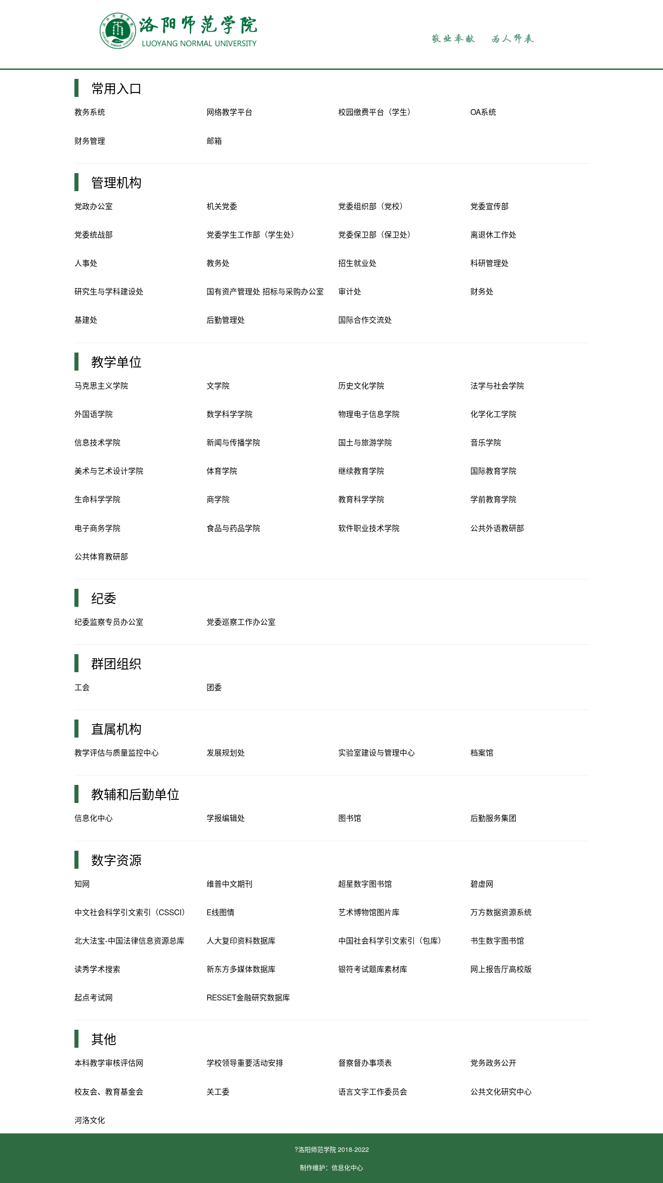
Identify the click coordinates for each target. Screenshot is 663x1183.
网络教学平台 (230, 111)
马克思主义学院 (101, 385)
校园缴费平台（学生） (376, 111)
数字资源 (116, 860)
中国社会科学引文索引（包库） (392, 940)
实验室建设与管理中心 (376, 752)
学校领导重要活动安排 (245, 1062)
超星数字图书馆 (365, 883)
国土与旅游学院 (365, 442)
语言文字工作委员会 (372, 1091)
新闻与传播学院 (233, 442)
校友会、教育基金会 (108, 1091)
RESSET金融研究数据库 (248, 997)
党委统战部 (93, 234)
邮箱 (214, 140)
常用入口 (116, 88)
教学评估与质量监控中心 (116, 752)
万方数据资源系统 (501, 912)
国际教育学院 (493, 470)
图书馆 (349, 817)
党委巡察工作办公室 (241, 621)
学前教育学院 (493, 499)
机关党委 (222, 206)
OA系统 (483, 111)
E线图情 (221, 912)
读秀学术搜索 (97, 968)
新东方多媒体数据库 (241, 968)
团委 (214, 687)
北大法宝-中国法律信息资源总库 (129, 940)
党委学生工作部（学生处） (253, 234)
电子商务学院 (97, 528)
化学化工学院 (493, 413)
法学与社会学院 (497, 385)
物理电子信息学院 (369, 413)
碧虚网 (481, 883)
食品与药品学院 (233, 528)
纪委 (103, 598)
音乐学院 (485, 442)
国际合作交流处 (365, 319)
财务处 (481, 291)
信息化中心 (93, 817)
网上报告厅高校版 (501, 968)
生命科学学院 (97, 499)
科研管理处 (489, 262)
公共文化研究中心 (501, 1091)
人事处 (85, 262)
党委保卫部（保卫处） (376, 234)
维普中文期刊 (230, 883)
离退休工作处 (493, 234)
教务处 (218, 262)
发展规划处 (226, 752)
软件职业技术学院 (369, 528)
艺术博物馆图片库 (369, 912)
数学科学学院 (230, 413)
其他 (103, 1039)
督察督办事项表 (365, 1062)
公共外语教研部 (497, 528)
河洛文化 (89, 1119)
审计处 (349, 291)
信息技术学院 (97, 442)
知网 (82, 883)
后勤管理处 (226, 319)
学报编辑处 (226, 817)
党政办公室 (93, 206)
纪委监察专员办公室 (108, 621)
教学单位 (116, 362)
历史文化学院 (361, 385)
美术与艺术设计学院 (108, 470)
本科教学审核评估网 (108, 1062)
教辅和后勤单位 (135, 794)
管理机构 (116, 182)
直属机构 (116, 729)
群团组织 (116, 663)
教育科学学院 (361, 499)
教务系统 (89, 111)
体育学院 (222, 470)
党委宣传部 (489, 206)
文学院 (218, 385)
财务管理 (89, 140)
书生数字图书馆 (497, 940)
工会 (82, 687)
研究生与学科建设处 (108, 291)
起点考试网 (93, 997)
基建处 (85, 319)
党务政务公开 (493, 1062)
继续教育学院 (361, 470)
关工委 (218, 1091)
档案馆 (481, 752)
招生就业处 (357, 262)
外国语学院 (93, 413)
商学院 (218, 499)
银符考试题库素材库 (372, 968)
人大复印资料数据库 (241, 940)
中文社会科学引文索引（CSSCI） (131, 912)
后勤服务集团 (493, 817)
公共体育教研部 (101, 556)
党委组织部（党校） (372, 206)
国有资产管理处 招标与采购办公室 (265, 291)
